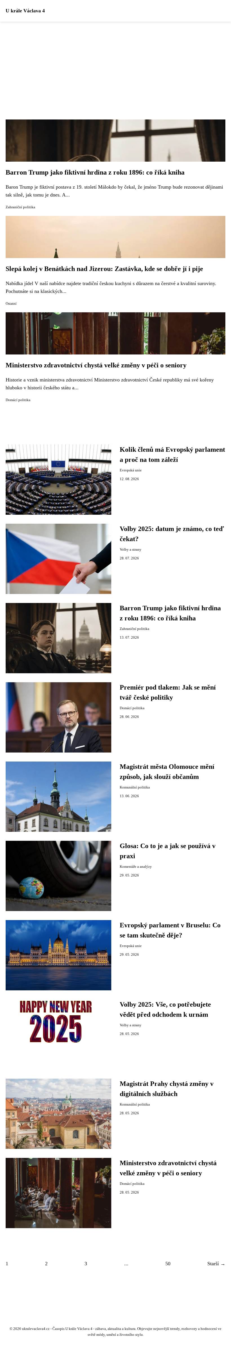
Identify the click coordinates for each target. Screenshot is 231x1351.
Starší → (216, 1263)
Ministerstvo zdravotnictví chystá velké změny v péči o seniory (96, 365)
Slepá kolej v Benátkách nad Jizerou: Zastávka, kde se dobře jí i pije (104, 268)
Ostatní (11, 304)
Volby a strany (130, 550)
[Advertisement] (115, 63)
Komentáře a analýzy (136, 867)
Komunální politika (135, 787)
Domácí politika (18, 400)
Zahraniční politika (20, 207)
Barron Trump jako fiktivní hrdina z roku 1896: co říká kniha (95, 172)
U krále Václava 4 (25, 10)
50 (167, 1263)
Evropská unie (131, 470)
